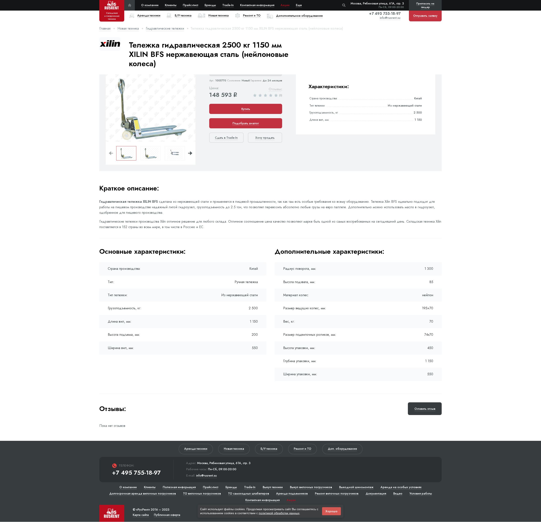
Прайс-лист (190, 5)
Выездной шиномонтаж (356, 487)
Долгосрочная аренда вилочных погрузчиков (142, 493)
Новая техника (128, 28)
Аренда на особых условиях (401, 487)
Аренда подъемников (292, 493)
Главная (105, 28)
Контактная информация (257, 5)
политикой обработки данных (279, 513)
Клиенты (170, 5)
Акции (285, 5)
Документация (376, 493)
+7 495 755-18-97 (384, 13)
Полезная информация (179, 487)
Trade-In (228, 5)
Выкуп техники (273, 487)
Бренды (210, 5)
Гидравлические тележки (165, 28)
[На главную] (129, 5)
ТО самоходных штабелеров (248, 493)
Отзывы (275, 89)
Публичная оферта (167, 515)
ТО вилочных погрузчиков (202, 493)
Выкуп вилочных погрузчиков (311, 487)
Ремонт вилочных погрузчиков (336, 493)
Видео (397, 493)
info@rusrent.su (390, 18)
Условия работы (421, 493)
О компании (149, 5)
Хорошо (331, 511)
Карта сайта (141, 515)
